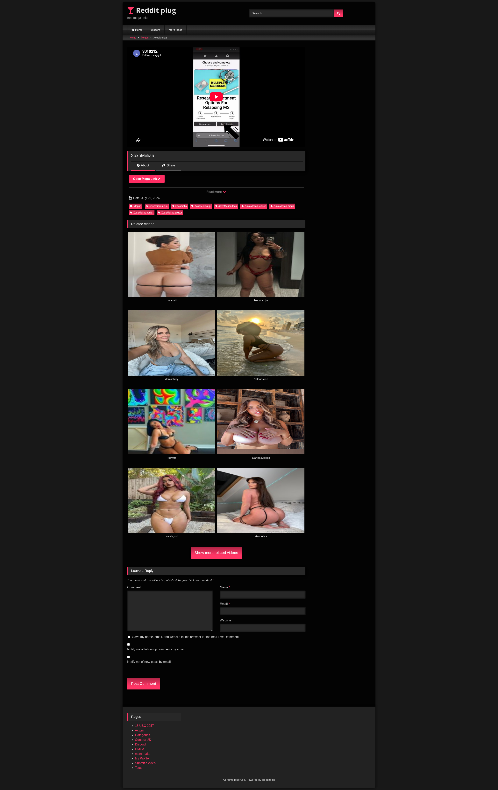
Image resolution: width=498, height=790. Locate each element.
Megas (145, 37)
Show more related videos (216, 553)
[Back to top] (486, 778)
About (144, 165)
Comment (134, 587)
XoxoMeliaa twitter (171, 212)
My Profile (142, 758)
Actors (139, 730)
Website (225, 620)
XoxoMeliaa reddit (143, 212)
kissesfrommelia (158, 206)
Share (170, 165)
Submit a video (145, 763)
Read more (214, 191)
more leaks (175, 29)
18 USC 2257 (144, 725)
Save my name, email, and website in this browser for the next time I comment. (185, 637)
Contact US (143, 739)
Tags (138, 767)
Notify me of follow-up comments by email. (156, 649)
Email (225, 603)
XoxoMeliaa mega (284, 206)
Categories (142, 735)
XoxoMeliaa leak (227, 206)
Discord (155, 29)
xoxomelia (181, 206)
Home (139, 29)
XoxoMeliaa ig (202, 206)
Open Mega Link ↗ (146, 178)
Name (225, 587)
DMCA (139, 749)
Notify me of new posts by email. (149, 661)
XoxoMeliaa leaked (255, 206)
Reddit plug (155, 10)
